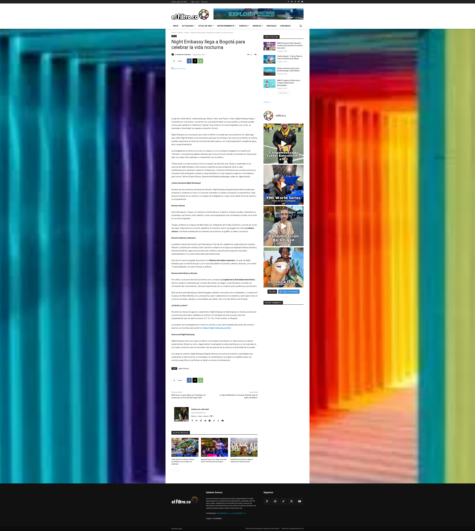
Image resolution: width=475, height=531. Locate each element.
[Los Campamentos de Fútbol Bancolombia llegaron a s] (283, 144)
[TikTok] (214, 420)
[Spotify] (210, 420)
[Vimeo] (298, 1)
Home (173, 33)
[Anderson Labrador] (173, 54)
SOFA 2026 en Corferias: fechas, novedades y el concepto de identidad (182, 461)
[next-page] (176, 470)
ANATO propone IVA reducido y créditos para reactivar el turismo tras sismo (290, 45)
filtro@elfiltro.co (223, 513)
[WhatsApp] (200, 60)
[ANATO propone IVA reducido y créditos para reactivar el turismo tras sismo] (269, 46)
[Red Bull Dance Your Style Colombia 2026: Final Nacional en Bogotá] (214, 447)
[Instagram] (291, 1)
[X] (295, 1)
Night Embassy (184, 368)
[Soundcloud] (205, 420)
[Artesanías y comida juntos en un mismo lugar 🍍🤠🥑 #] (283, 267)
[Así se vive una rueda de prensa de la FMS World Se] (283, 185)
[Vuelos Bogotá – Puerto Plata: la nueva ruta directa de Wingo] (269, 59)
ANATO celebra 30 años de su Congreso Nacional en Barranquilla (288, 82)
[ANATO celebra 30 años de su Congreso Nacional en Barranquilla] (269, 83)
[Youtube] (302, 1)
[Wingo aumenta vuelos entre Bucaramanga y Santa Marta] (269, 71)
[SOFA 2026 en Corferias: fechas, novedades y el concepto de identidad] (185, 447)
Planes (186, 33)
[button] (301, 26)
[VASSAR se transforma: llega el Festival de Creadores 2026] (244, 447)
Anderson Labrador (184, 54)
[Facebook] (288, 1)
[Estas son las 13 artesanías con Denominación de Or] (283, 226)
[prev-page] (173, 470)
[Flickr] (196, 420)
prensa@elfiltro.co (238, 513)
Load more (283, 93)
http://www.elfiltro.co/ (198, 413)
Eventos (180, 33)
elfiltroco (266, 102)
